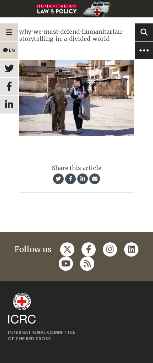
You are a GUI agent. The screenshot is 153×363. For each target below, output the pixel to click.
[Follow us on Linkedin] (131, 249)
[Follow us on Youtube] (66, 264)
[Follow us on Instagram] (110, 249)
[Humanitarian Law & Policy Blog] (76, 8)
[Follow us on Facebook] (88, 249)
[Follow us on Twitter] (67, 249)
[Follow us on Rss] (87, 264)
